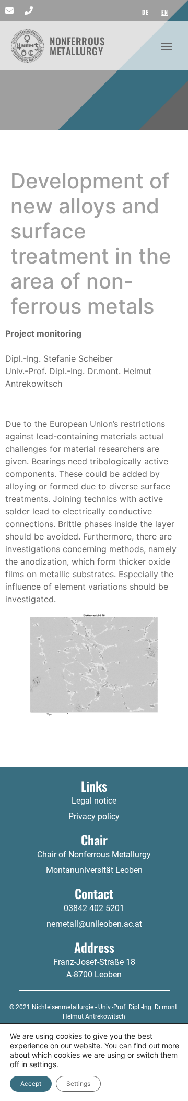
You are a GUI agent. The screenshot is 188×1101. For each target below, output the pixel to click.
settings (42, 1064)
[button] (166, 45)
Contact (94, 893)
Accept (30, 1083)
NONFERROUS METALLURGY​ (77, 45)
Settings (78, 1083)
